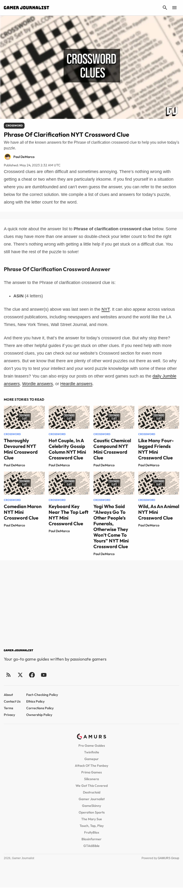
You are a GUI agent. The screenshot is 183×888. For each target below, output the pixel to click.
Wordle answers (37, 383)
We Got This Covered (92, 785)
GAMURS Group (168, 858)
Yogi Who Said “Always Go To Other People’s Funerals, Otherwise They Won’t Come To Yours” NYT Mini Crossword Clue (111, 526)
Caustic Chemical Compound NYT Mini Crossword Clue (112, 449)
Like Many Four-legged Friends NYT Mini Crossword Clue (156, 449)
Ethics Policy (35, 701)
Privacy (9, 715)
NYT (106, 309)
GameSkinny (91, 806)
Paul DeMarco (14, 465)
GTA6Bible (91, 846)
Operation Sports (92, 812)
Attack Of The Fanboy (91, 765)
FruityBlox (91, 832)
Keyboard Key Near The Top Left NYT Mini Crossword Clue (68, 514)
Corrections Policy (40, 708)
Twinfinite (91, 752)
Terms (8, 708)
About (8, 695)
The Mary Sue (91, 819)
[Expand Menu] (174, 7)
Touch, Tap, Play (92, 826)
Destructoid (91, 792)
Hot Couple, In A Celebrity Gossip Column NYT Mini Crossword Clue (67, 449)
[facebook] (32, 675)
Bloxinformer (91, 839)
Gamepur (91, 759)
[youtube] (44, 675)
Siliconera (91, 779)
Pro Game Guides (91, 745)
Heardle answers (76, 383)
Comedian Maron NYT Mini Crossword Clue (22, 512)
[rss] (8, 675)
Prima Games (91, 772)
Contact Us (12, 701)
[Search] (165, 7)
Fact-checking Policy (42, 695)
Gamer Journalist (92, 799)
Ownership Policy (39, 715)
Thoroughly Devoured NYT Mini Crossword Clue (21, 449)
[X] (20, 675)
